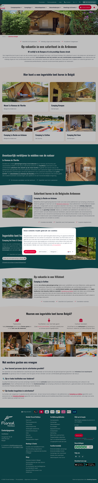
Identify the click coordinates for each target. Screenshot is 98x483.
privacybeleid (56, 245)
